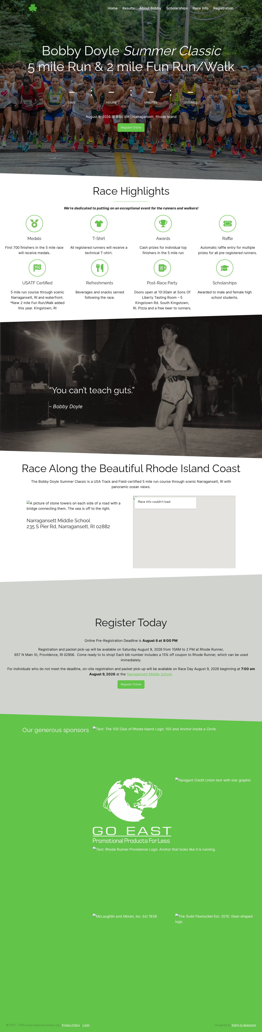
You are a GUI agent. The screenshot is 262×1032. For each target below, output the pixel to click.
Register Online (131, 127)
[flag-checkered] (37, 268)
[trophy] (163, 223)
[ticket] (227, 223)
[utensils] (99, 268)
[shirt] (98, 223)
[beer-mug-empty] (162, 268)
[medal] (34, 223)
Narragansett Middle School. (150, 674)
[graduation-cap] (224, 268)
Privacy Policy (71, 1025)
